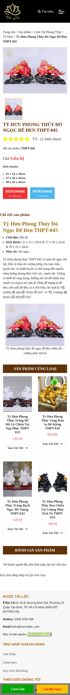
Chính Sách (10, 662)
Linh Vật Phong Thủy (47, 32)
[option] (35, 70)
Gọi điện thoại (15, 193)
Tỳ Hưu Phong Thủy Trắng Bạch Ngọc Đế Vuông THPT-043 (17, 507)
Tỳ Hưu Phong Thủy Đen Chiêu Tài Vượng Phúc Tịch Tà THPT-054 (52, 509)
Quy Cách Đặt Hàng (15, 670)
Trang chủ (9, 32)
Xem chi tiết (15, 448)
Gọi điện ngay (52, 689)
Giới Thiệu (9, 654)
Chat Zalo (17, 689)
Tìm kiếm (47, 11)
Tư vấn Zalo (42, 193)
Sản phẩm (25, 32)
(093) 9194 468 (23, 619)
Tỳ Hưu (8, 36)
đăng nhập (18, 575)
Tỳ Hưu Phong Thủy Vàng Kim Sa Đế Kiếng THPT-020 (52, 422)
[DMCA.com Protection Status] (39, 634)
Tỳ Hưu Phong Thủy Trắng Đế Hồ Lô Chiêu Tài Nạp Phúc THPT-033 (18, 424)
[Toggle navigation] (61, 11)
